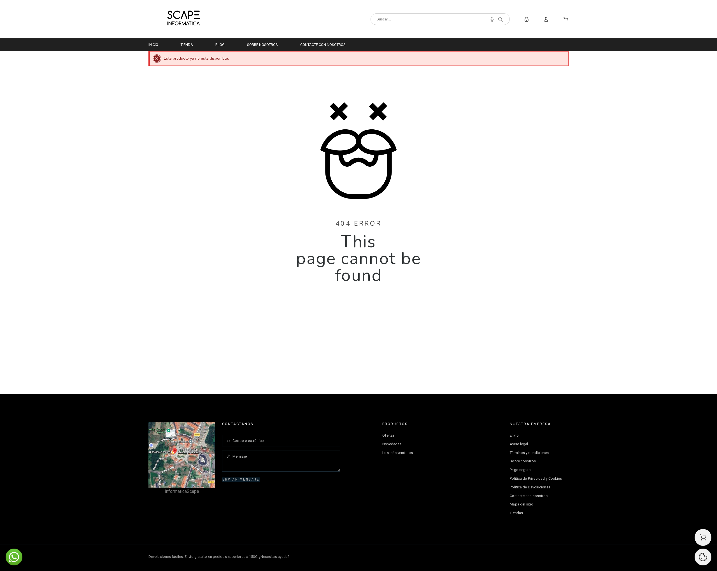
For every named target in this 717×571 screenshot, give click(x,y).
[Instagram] (564, 555)
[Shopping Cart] (703, 537)
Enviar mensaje (241, 479)
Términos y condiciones (529, 453)
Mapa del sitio (521, 504)
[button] (14, 557)
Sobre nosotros (523, 461)
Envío (514, 435)
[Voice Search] (492, 19)
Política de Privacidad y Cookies (536, 478)
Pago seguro (520, 470)
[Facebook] (552, 555)
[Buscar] (500, 19)
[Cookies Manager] (703, 557)
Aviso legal (519, 444)
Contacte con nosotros (529, 496)
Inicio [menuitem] (153, 45)
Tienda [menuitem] (187, 45)
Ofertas (388, 435)
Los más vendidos (397, 453)
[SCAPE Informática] (183, 19)
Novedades (391, 444)
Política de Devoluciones (530, 487)
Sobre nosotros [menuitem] (262, 45)
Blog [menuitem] (220, 45)
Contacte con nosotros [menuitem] (323, 45)
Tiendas (516, 513)
